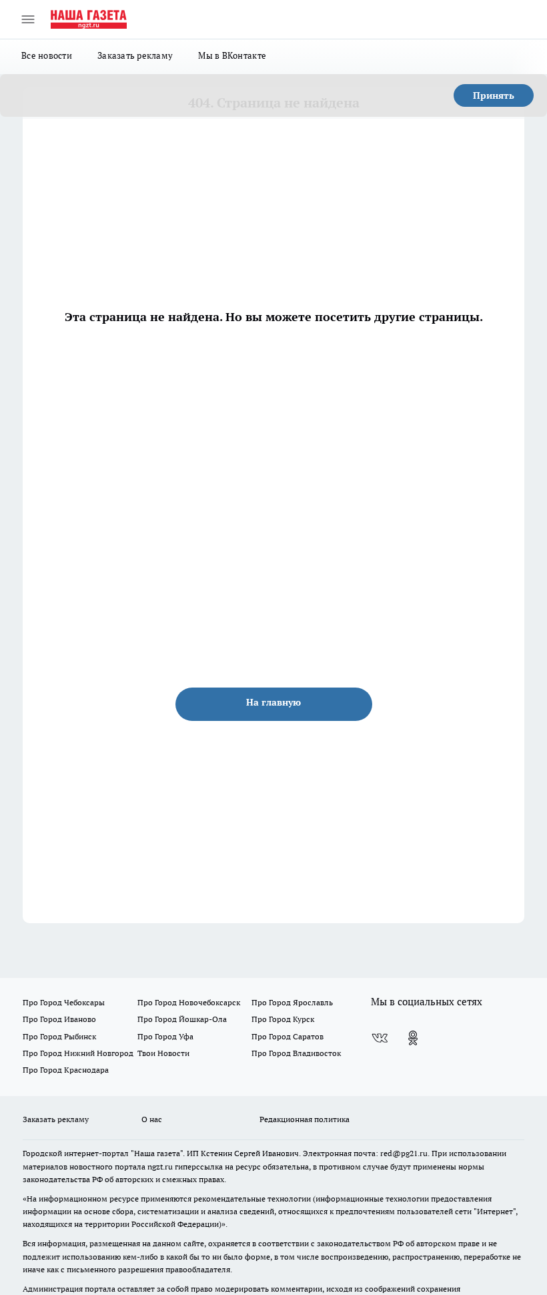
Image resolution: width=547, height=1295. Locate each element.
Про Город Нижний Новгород (78, 1053)
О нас (151, 1119)
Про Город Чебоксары (64, 1002)
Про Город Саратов (287, 1036)
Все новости (46, 55)
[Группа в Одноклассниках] (413, 1038)
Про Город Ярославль (292, 1002)
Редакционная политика (304, 1119)
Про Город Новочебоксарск (188, 1002)
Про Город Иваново (59, 1019)
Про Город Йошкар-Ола (182, 1019)
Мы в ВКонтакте (232, 55)
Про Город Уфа (165, 1036)
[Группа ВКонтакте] (379, 1038)
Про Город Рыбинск (59, 1036)
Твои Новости (163, 1053)
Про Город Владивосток (296, 1053)
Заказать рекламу (135, 55)
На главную (273, 702)
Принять (493, 95)
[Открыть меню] (28, 19)
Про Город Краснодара (66, 1070)
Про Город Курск (282, 1019)
